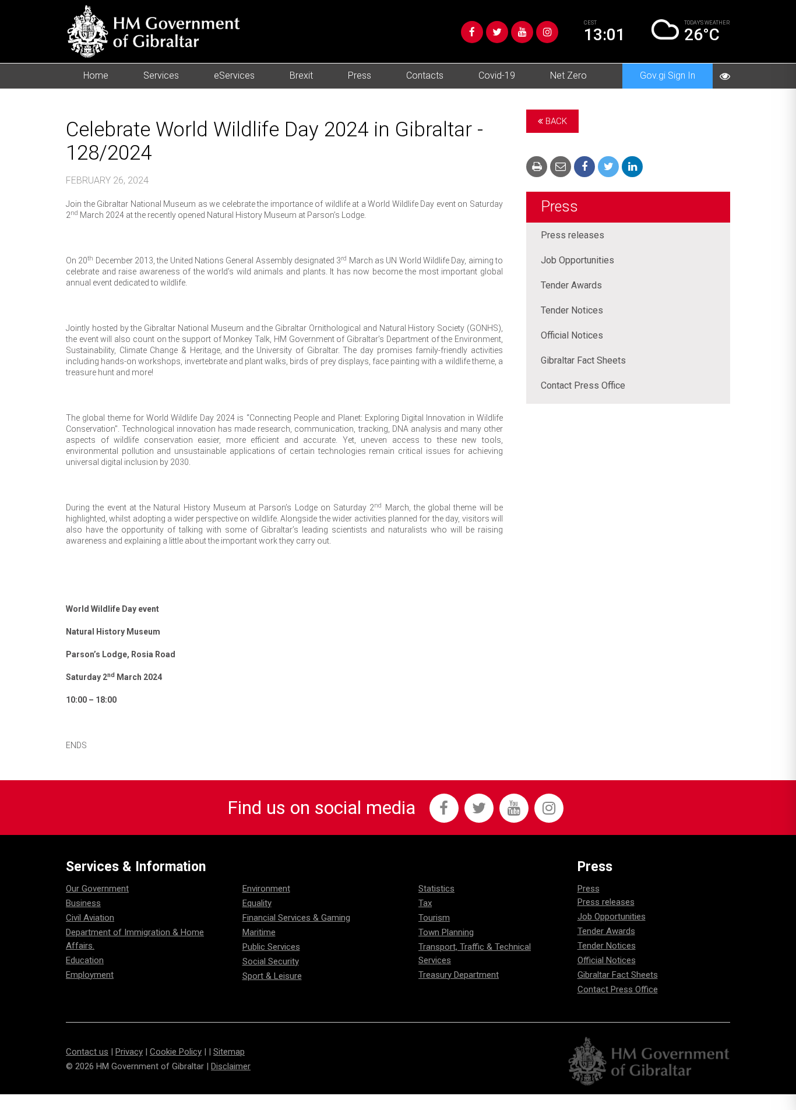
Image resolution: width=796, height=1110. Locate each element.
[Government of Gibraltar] (153, 31)
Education (85, 960)
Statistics (436, 888)
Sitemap (229, 1051)
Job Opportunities (577, 260)
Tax (425, 903)
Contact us (87, 1051)
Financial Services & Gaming (296, 917)
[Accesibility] (725, 76)
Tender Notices (572, 310)
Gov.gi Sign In (667, 75)
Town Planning (446, 932)
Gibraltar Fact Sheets (583, 360)
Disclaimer (231, 1066)
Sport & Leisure (272, 976)
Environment (266, 888)
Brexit (301, 75)
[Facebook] (472, 32)
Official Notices (572, 335)
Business (83, 903)
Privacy (129, 1051)
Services (161, 75)
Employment (90, 975)
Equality (257, 903)
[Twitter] (497, 32)
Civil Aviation (90, 917)
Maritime (259, 932)
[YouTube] (522, 32)
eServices (234, 75)
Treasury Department (458, 975)
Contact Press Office (583, 385)
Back (555, 121)
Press (359, 75)
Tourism (434, 917)
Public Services (271, 947)
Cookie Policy (176, 1051)
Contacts (424, 75)
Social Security (270, 961)
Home (95, 75)
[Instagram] (547, 32)
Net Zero (568, 75)
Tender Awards (571, 285)
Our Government (97, 888)
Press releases (572, 235)
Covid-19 (496, 75)
